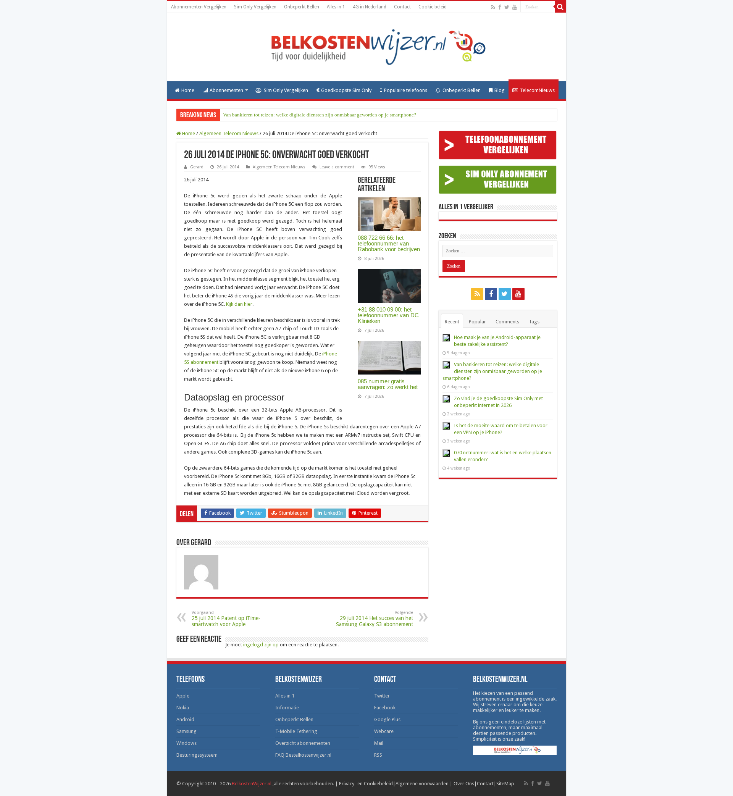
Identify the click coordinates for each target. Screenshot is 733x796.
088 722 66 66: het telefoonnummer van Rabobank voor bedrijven (389, 243)
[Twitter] (507, 7)
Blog (499, 90)
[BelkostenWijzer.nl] (366, 46)
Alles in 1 (336, 7)
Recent (452, 322)
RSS (378, 755)
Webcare (384, 731)
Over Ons (464, 783)
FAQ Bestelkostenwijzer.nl (303, 755)
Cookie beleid (432, 7)
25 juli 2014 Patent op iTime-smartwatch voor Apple (226, 618)
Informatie (287, 707)
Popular (477, 322)
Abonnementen (226, 90)
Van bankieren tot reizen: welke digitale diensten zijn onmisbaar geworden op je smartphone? (319, 115)
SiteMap (505, 783)
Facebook (385, 707)
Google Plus (387, 719)
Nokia (182, 707)
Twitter (382, 696)
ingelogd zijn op (261, 644)
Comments (507, 322)
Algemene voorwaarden (422, 783)
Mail (378, 743)
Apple (182, 696)
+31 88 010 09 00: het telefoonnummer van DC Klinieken (388, 315)
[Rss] (493, 7)
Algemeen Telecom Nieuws (228, 133)
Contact (402, 7)
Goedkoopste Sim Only (346, 90)
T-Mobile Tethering (296, 731)
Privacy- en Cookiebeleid (366, 783)
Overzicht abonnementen (302, 743)
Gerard (196, 167)
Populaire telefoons (405, 90)
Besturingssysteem (197, 755)
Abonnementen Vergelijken (198, 7)
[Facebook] (499, 7)
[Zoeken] (560, 7)
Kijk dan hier (239, 304)
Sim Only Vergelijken (255, 7)
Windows (186, 743)
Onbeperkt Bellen (301, 7)
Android (185, 719)
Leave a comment (337, 167)
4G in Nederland (369, 7)
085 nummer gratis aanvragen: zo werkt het (388, 384)
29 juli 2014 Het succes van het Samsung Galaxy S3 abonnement (374, 618)
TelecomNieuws (537, 90)
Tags (534, 322)
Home (187, 90)
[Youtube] (515, 7)
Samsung (186, 731)
